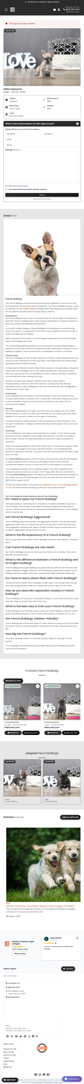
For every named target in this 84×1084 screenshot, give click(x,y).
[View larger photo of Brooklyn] (38, 686)
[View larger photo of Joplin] (78, 686)
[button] (12, 686)
